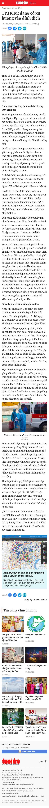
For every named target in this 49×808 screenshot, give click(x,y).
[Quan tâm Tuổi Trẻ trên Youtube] (41, 761)
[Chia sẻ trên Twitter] (20, 28)
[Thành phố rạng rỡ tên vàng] (36, 655)
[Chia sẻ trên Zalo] (10, 28)
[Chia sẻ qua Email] (24, 28)
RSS (42, 796)
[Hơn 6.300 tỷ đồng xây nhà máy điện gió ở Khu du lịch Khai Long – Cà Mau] (13, 685)
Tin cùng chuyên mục (20, 610)
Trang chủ (6, 8)
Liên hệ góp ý (35, 796)
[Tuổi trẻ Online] (22, 2)
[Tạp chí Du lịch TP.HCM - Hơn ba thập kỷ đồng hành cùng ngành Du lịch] (36, 716)
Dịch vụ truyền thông (8, 796)
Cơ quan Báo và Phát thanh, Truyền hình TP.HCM (17, 784)
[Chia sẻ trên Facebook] (15, 28)
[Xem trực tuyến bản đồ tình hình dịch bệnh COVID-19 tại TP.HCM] (24, 552)
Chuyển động (17, 8)
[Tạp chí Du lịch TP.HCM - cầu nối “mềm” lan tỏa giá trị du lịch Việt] (13, 716)
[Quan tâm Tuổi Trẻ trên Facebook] (45, 761)
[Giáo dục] (33, 3)
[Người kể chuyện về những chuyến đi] (36, 685)
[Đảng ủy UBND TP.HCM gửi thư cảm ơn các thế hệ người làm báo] (13, 624)
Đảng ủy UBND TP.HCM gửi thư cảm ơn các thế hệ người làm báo (12, 637)
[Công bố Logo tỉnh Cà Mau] (36, 624)
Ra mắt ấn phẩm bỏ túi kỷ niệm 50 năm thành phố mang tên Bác (12, 668)
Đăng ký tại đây (28, 751)
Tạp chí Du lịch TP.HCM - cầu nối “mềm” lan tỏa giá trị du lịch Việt (12, 730)
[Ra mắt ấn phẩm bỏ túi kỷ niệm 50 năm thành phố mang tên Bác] (13, 655)
